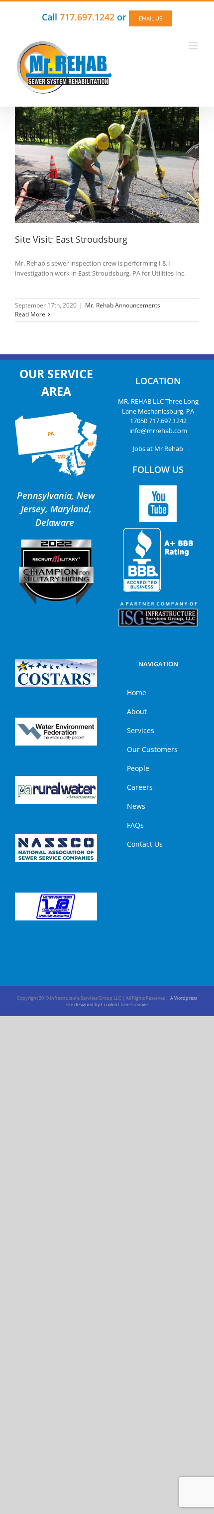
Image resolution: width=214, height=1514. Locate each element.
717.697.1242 (168, 420)
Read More (30, 314)
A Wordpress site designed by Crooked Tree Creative (131, 1001)
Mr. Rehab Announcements (122, 305)
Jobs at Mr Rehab (158, 448)
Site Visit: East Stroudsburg (71, 239)
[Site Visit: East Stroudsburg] (107, 165)
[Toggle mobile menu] (194, 45)
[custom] (158, 503)
